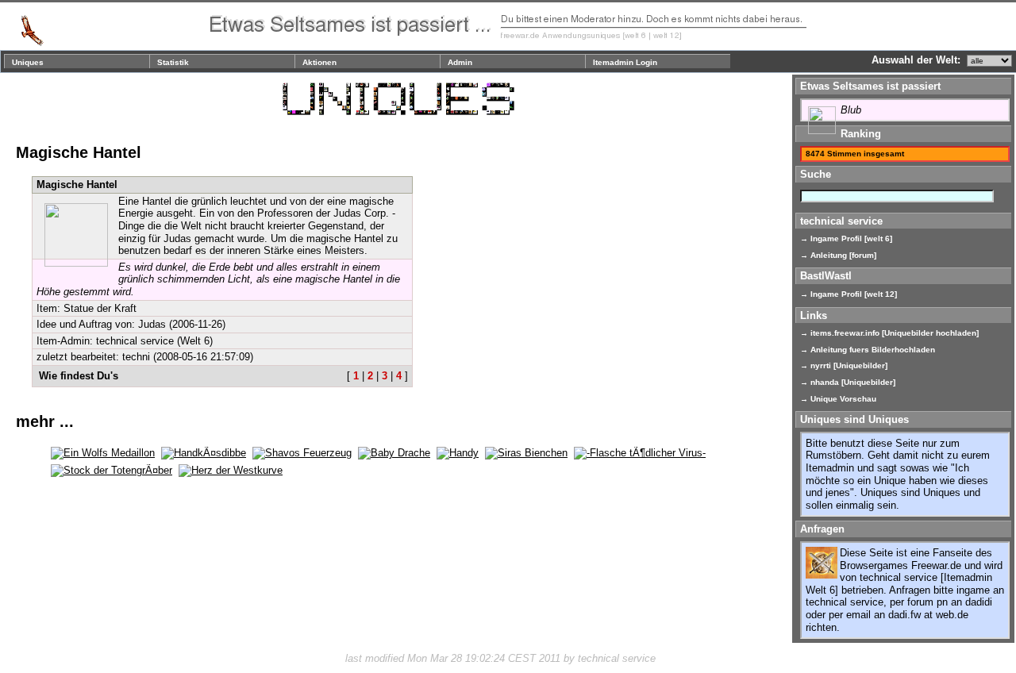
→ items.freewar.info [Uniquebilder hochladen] (889, 333)
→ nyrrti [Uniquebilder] (843, 365)
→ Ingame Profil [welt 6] (846, 238)
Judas (152, 324)
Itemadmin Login (625, 62)
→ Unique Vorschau (838, 398)
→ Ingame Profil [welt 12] (848, 294)
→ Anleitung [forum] (838, 255)
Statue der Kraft (100, 308)
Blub (851, 110)
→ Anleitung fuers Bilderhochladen (867, 349)
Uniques (28, 62)
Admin (460, 62)
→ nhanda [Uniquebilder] (847, 382)
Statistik (173, 62)
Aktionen (319, 62)
